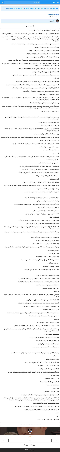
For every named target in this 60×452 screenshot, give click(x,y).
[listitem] (30, 21)
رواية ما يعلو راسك (53, 14)
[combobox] (22, 2)
